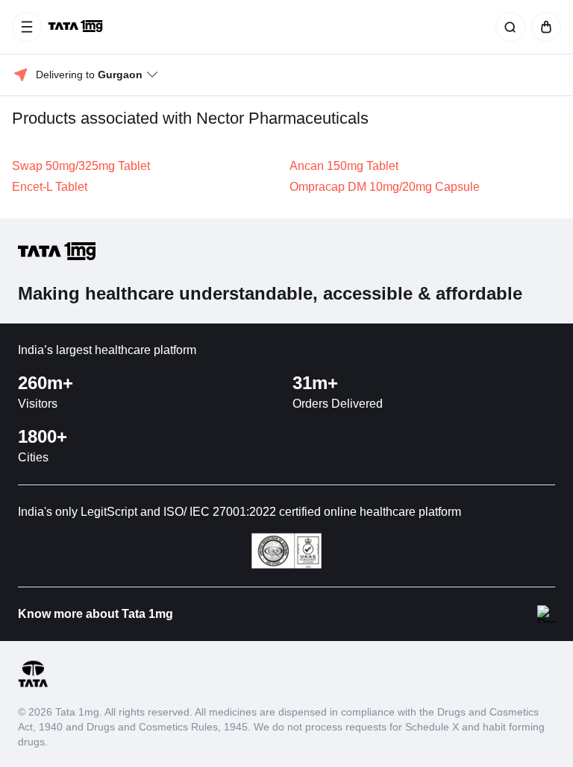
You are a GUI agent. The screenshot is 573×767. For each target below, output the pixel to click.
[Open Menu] (27, 27)
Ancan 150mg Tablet (343, 166)
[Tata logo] (33, 684)
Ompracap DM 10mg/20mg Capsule (384, 186)
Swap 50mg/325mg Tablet (81, 166)
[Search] (507, 27)
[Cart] (543, 27)
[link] (77, 27)
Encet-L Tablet (49, 186)
